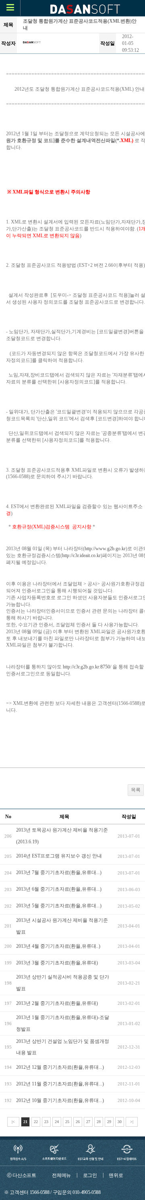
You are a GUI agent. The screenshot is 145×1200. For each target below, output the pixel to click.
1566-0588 (40, 1192)
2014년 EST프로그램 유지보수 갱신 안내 (59, 856)
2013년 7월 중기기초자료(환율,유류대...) (59, 872)
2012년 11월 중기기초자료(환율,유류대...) (60, 1084)
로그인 (90, 1175)
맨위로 (116, 1175)
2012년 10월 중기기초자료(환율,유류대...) (60, 1100)
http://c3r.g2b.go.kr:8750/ (87, 667)
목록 (136, 790)
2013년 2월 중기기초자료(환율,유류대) (57, 1003)
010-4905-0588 (86, 1192)
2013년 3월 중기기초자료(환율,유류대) (57, 963)
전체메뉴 (61, 1175)
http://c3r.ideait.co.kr (81, 555)
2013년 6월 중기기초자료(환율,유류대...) (59, 889)
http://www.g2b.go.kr (105, 548)
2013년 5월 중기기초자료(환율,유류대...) (59, 906)
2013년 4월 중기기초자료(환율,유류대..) (58, 946)
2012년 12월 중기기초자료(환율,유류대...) (60, 1067)
